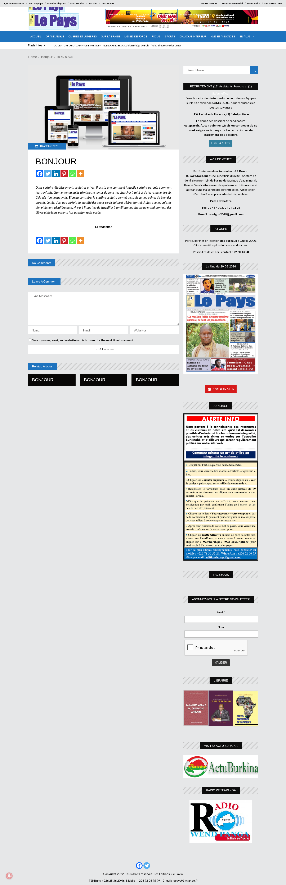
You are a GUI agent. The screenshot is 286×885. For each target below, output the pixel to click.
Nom (221, 627)
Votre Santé (108, 3)
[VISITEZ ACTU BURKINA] (220, 766)
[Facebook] (39, 173)
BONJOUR (42, 379)
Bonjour (47, 57)
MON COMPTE (209, 3)
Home (32, 57)
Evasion (93, 3)
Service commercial (232, 3)
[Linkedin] (56, 173)
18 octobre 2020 (48, 146)
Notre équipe (36, 3)
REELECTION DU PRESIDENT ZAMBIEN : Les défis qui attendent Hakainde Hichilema (104, 45)
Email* (221, 612)
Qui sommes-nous (14, 3)
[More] (80, 173)
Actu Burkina (77, 3)
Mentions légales (56, 3)
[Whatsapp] (72, 173)
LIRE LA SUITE (221, 143)
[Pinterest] (64, 173)
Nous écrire (253, 3)
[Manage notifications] (9, 875)
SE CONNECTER (273, 3)
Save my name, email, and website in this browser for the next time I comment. (83, 340)
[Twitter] (48, 173)
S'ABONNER (223, 389)
